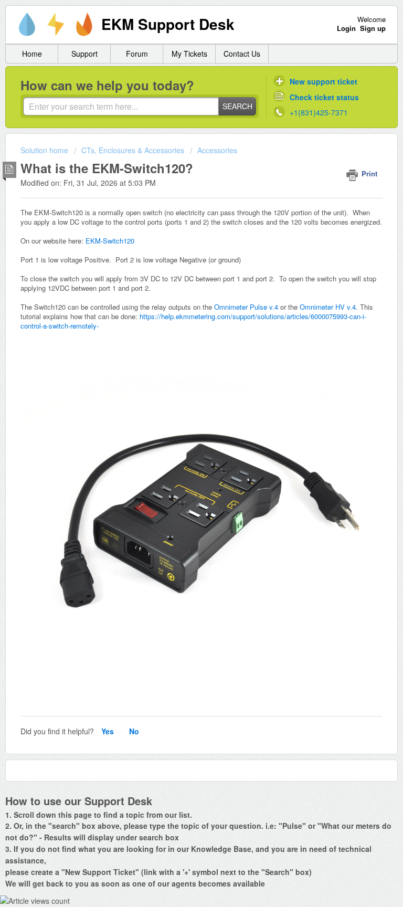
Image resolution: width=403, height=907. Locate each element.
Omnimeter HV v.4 (328, 307)
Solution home (45, 150)
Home (32, 53)
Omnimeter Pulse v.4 (246, 307)
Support (84, 53)
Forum (137, 53)
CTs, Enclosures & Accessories (132, 150)
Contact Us (242, 53)
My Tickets (189, 53)
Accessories (217, 150)
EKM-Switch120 (110, 241)
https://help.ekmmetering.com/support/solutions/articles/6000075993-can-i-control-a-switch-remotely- (193, 321)
